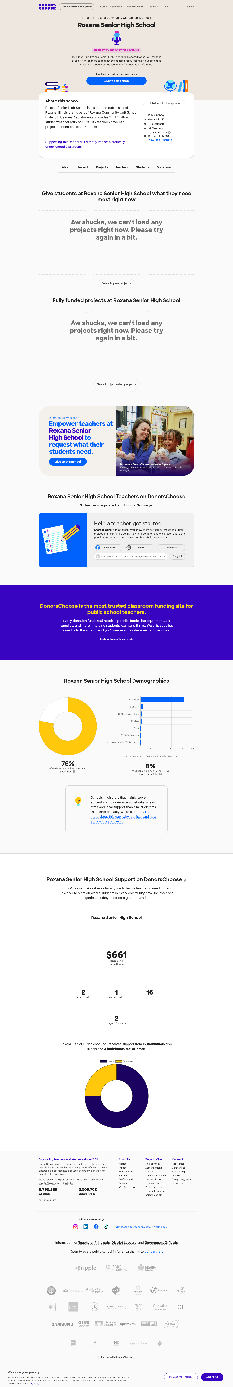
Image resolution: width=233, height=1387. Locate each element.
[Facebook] (96, 1226)
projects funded (88, 1191)
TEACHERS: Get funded (109, 6)
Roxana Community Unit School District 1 (123, 17)
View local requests (160, 139)
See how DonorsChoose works (116, 639)
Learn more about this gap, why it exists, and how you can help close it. (123, 816)
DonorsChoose (47, 7)
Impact (83, 167)
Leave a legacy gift (155, 1191)
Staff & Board (126, 1179)
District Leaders (124, 1242)
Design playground (182, 1179)
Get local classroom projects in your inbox (141, 1226)
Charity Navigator (48, 1183)
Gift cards (150, 1171)
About (66, 167)
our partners (154, 1251)
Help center (178, 1163)
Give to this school (116, 81)
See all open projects (116, 283)
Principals (102, 1242)
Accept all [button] (212, 1377)
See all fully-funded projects (116, 384)
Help (166, 6)
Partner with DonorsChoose (116, 1357)
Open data (177, 1175)
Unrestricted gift (153, 1194)
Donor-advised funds (156, 1175)
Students (142, 167)
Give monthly (152, 1183)
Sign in (190, 6)
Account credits (153, 1167)
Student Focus (126, 1171)
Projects (102, 167)
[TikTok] (106, 1226)
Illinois (86, 17)
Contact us (177, 1183)
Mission (122, 1163)
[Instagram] (75, 1226)
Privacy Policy (32, 1383)
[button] (139, 556)
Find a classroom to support (77, 6)
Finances (123, 1175)
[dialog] (116, 1377)
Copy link (178, 556)
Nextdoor (172, 547)
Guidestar (68, 1183)
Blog (182, 1171)
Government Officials (161, 1242)
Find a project (152, 1163)
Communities (178, 1167)
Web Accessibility (128, 1187)
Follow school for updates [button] (166, 103)
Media (175, 1171)
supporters (48, 1191)
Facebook (109, 547)
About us (153, 6)
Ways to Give (153, 1159)
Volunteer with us (154, 1187)
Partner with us (135, 6)
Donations (164, 167)
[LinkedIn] (85, 1226)
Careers (123, 1183)
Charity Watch (95, 1179)
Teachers (122, 167)
